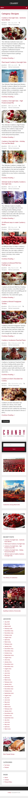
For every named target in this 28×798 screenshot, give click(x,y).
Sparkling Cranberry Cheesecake (12, 611)
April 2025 (7, 639)
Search (14, 449)
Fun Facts (7, 765)
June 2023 (7, 673)
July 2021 (6, 720)
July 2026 (7, 622)
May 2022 (7, 702)
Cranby (14, 3)
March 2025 (7, 642)
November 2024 (8, 651)
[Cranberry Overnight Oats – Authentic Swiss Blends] (14, 33)
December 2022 (8, 686)
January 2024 (8, 662)
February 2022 (8, 709)
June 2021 (7, 722)
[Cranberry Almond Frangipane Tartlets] (14, 317)
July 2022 (6, 697)
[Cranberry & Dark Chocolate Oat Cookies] (14, 394)
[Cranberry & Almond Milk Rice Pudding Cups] (14, 278)
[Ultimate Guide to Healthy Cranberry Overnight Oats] (14, 197)
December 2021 (8, 713)
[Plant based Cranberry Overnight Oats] (14, 75)
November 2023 (8, 666)
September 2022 (9, 693)
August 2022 (7, 695)
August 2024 (7, 657)
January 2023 (7, 684)
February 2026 (8, 628)
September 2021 (8, 717)
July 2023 (6, 671)
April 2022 (7, 704)
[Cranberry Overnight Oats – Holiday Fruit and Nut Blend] (14, 157)
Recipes (4, 24)
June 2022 (7, 700)
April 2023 (7, 677)
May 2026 (7, 624)
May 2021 (7, 724)
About (6, 777)
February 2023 (8, 682)
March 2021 (7, 729)
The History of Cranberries (10, 577)
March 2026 (7, 626)
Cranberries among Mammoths (11, 504)
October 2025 (8, 635)
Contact (6, 779)
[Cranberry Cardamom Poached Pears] (14, 353)
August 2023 (7, 668)
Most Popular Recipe (9, 754)
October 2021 (8, 715)
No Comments (14, 24)
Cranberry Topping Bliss (9, 529)
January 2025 (7, 646)
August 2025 (7, 637)
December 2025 (8, 630)
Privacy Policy (8, 782)
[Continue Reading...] (8, 58)
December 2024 (8, 648)
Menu (2, 7)
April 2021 (7, 726)
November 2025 (8, 633)
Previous (6, 421)
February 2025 (8, 644)
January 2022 (7, 711)
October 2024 (8, 653)
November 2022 (8, 688)
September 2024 (9, 655)
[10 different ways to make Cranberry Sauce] (14, 238)
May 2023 (7, 675)
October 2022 (8, 691)
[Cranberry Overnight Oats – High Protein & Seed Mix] (14, 116)
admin (5, 22)
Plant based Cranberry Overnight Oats (14, 62)
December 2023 (8, 664)
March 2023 (7, 680)
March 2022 (7, 706)
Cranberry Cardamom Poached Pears (14, 340)
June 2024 (7, 659)
